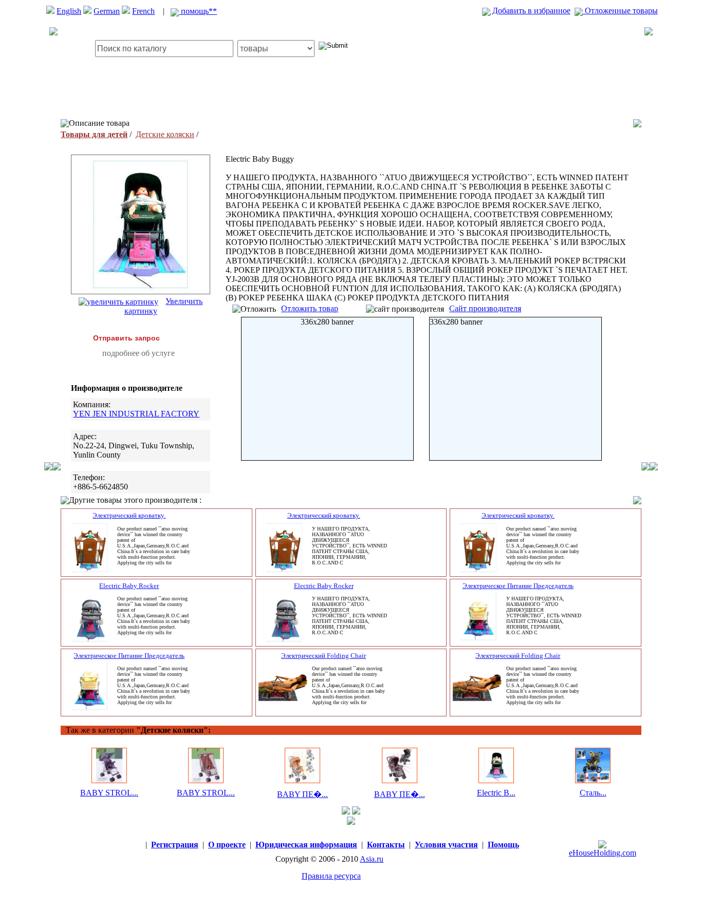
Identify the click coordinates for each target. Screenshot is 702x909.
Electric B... (496, 792)
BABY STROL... (109, 792)
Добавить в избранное (530, 10)
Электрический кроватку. (129, 515)
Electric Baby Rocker (129, 586)
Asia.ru (371, 859)
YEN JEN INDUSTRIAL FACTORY (136, 413)
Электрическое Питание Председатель (518, 586)
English (69, 11)
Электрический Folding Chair (323, 655)
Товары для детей (94, 134)
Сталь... (593, 792)
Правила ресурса (331, 876)
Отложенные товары (620, 10)
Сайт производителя (485, 308)
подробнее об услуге (138, 353)
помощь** (198, 11)
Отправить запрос (126, 338)
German (107, 11)
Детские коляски (165, 134)
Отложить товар (309, 308)
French (143, 11)
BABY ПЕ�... (302, 794)
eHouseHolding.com (602, 852)
